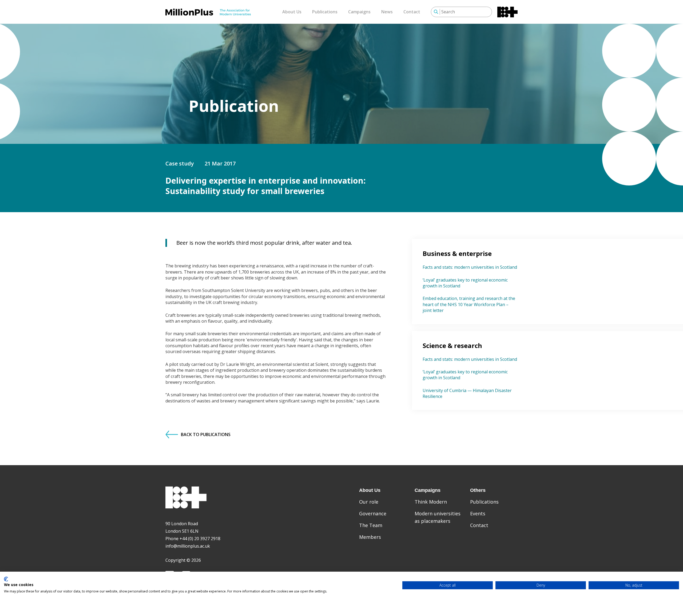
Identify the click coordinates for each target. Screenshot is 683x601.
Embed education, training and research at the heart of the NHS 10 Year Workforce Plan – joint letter (469, 304)
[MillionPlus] (208, 12)
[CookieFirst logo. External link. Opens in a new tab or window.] (6, 579)
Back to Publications (206, 434)
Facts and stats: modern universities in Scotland (470, 267)
